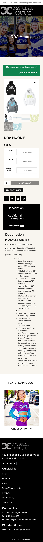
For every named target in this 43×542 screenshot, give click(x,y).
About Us (6, 478)
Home (4, 474)
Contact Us (7, 502)
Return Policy (8, 498)
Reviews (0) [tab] (16, 226)
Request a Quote (13, 190)
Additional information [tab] (16, 217)
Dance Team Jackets (11, 488)
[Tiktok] (15, 463)
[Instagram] (11, 463)
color (10, 159)
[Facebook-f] (3, 463)
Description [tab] (16, 208)
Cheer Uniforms (21, 428)
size (10, 150)
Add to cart (25, 183)
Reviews (6, 493)
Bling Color (8, 169)
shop (4, 483)
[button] (38, 10)
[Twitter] (7, 463)
